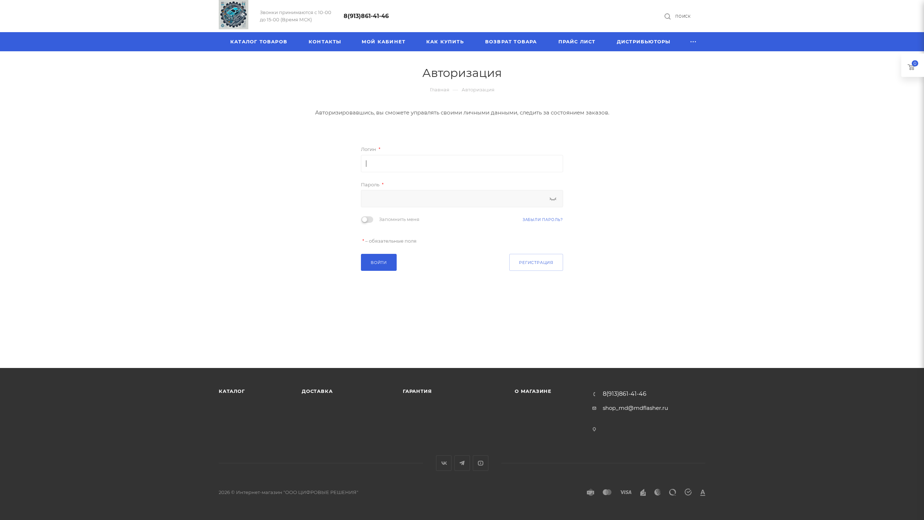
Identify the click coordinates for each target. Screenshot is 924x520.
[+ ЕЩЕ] (693, 41)
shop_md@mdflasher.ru (635, 407)
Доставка (317, 391)
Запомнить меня (399, 219)
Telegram (462, 463)
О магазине (533, 391)
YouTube (480, 463)
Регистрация (536, 262)
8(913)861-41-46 (366, 16)
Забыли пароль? (543, 219)
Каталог (232, 391)
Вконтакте (444, 463)
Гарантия (417, 391)
